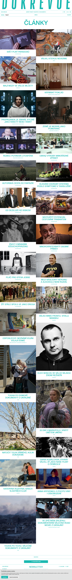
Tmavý (7, 15)
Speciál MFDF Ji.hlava (15, 342)
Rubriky (4, 569)
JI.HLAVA (62, 566)
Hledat (69, 14)
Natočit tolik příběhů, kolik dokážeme (18, 453)
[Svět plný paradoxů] (18, 39)
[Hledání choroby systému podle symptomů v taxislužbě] (54, 172)
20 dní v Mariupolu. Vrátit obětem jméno (54, 431)
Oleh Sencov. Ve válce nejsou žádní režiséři (54, 374)
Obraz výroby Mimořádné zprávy (54, 156)
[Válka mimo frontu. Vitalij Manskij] (54, 300)
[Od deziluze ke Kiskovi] (18, 198)
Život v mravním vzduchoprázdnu (18, 245)
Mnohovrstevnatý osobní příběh (54, 247)
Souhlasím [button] (5, 577)
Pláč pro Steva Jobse (18, 277)
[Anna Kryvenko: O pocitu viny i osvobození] (54, 479)
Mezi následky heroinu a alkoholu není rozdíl (54, 280)
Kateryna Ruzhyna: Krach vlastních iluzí (18, 489)
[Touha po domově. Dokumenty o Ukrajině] (18, 369)
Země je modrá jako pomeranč (54, 127)
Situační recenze (18, 185)
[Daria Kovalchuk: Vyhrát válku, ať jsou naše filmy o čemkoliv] (54, 447)
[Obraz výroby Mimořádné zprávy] (54, 143)
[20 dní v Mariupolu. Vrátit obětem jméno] (54, 404)
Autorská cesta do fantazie (18, 183)
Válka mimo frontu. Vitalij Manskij (54, 317)
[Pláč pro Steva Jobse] (18, 263)
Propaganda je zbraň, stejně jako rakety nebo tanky (18, 120)
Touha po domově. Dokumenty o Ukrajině (18, 396)
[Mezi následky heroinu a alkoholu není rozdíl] (54, 265)
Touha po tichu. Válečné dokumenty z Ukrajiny (18, 547)
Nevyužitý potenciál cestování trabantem (54, 218)
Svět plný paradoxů (18, 52)
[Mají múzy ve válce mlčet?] (18, 69)
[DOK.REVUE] (36, 5)
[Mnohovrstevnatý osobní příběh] (54, 234)
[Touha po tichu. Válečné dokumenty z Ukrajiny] (18, 519)
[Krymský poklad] (54, 76)
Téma (10, 342)
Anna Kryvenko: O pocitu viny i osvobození (54, 492)
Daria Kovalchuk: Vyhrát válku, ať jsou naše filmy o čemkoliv (54, 461)
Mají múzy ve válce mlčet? (18, 85)
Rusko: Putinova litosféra (18, 155)
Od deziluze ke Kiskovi (18, 210)
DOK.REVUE (4, 11)
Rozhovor (18, 87)
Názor (54, 60)
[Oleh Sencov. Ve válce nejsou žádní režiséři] (54, 347)
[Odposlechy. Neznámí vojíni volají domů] (18, 322)
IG (67, 12)
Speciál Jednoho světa (56, 94)
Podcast (18, 493)
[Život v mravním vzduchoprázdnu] (18, 228)
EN (70, 12)
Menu (36, 14)
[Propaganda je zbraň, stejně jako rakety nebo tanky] (18, 103)
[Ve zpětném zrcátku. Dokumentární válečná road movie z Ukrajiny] (54, 508)
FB (64, 12)
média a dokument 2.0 (22, 342)
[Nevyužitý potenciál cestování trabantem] (54, 203)
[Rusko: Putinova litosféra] (18, 139)
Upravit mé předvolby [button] (14, 577)
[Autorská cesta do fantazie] (18, 170)
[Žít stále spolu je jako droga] (18, 292)
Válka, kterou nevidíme (54, 58)
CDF (67, 566)
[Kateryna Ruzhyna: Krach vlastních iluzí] (18, 472)
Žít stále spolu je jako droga (18, 304)
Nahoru (36, 557)
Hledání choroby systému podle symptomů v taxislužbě (54, 185)
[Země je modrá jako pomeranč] (54, 110)
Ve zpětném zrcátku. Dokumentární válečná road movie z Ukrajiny (54, 522)
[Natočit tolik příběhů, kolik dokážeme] (18, 426)
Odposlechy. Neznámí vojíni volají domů (18, 339)
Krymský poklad (54, 92)
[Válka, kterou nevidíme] (54, 42)
